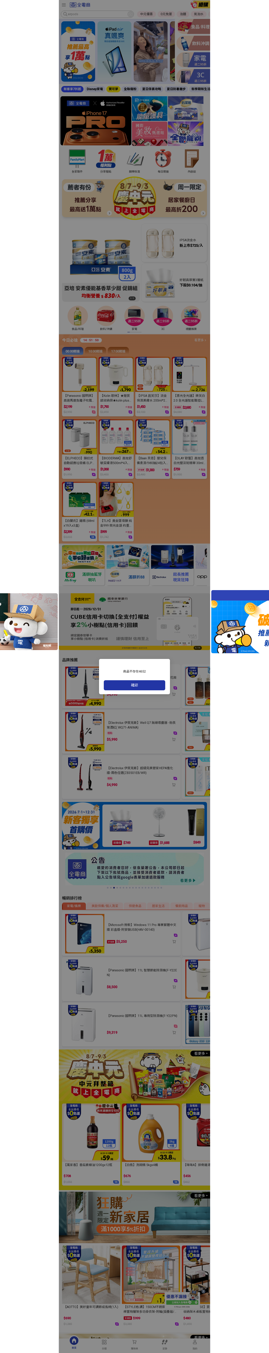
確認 (134, 685)
